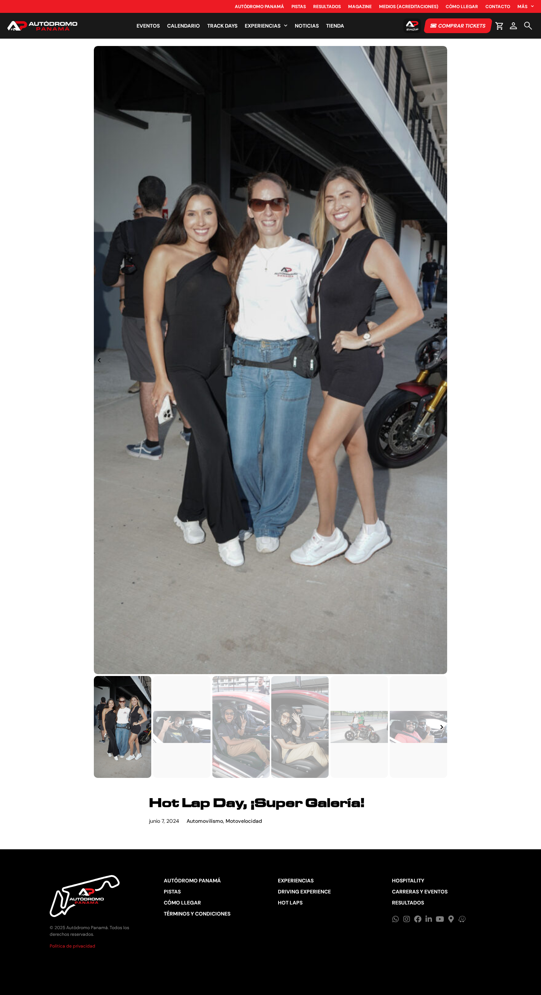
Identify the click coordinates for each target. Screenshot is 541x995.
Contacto (497, 7)
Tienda (335, 25)
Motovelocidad (244, 821)
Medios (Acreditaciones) (408, 7)
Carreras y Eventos (420, 891)
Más (522, 7)
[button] (99, 360)
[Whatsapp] (395, 919)
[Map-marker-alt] (451, 919)
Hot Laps (290, 902)
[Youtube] (439, 919)
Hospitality (408, 880)
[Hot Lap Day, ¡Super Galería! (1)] (270, 360)
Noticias (307, 25)
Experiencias (262, 25)
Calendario (183, 25)
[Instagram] (406, 919)
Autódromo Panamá (259, 7)
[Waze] (462, 919)
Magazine (360, 7)
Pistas (298, 7)
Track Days (222, 25)
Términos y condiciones (197, 913)
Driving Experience (304, 891)
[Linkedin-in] (428, 919)
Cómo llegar (462, 7)
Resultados (327, 7)
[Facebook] (417, 919)
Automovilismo (205, 821)
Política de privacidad (72, 946)
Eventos (148, 25)
